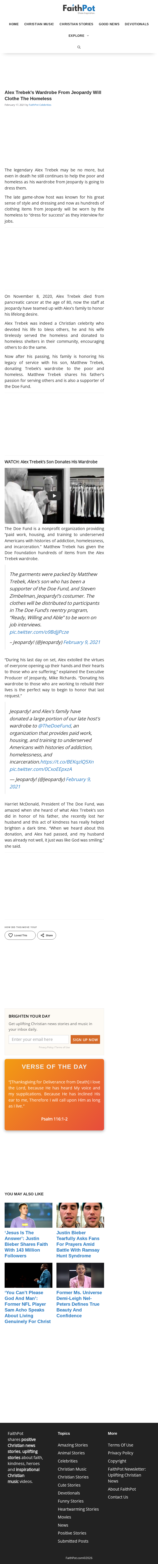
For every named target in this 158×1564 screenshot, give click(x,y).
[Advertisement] (79, 65)
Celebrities (45, 105)
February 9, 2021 (81, 642)
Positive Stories (72, 1533)
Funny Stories (71, 1501)
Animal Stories (71, 1453)
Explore (77, 35)
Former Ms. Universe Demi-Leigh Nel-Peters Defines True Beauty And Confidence (79, 1304)
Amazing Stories (73, 1445)
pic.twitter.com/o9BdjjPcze (39, 631)
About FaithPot (122, 1489)
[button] (79, 47)
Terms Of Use (120, 1445)
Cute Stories (69, 1485)
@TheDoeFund (54, 725)
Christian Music (39, 24)
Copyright (117, 1461)
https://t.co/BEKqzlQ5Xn (66, 761)
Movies (64, 1517)
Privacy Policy (120, 1453)
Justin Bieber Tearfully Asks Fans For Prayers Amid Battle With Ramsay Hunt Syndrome (77, 1244)
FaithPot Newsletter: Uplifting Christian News (127, 1475)
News (63, 1525)
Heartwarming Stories (78, 1509)
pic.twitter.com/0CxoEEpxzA (40, 769)
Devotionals (137, 24)
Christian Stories (76, 24)
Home (14, 24)
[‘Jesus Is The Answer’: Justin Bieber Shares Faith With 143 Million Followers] (28, 1224)
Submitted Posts (73, 1541)
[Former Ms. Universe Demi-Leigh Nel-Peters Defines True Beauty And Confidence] (80, 1284)
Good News (109, 24)
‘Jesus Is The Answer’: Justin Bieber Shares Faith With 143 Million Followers (26, 1244)
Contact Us (118, 1497)
